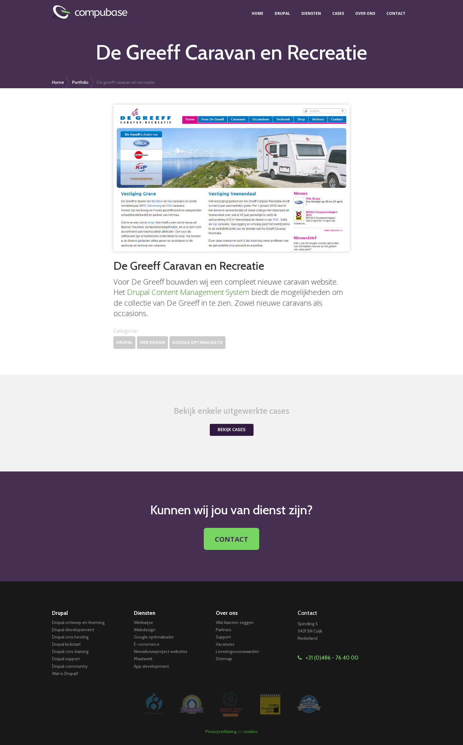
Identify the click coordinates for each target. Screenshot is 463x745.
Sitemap (224, 658)
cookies (250, 731)
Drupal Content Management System (188, 292)
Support (223, 637)
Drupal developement (73, 629)
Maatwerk (143, 658)
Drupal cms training (70, 651)
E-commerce (146, 644)
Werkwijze (143, 622)
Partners (224, 629)
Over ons (365, 13)
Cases (338, 13)
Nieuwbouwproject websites (160, 651)
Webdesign (144, 629)
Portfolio (80, 82)
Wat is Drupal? (65, 673)
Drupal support (66, 658)
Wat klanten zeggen (235, 622)
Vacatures (225, 644)
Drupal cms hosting (70, 637)
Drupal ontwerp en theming (78, 622)
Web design (152, 342)
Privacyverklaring (221, 731)
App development (151, 666)
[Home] (93, 12)
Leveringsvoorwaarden (237, 651)
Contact (395, 13)
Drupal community (70, 666)
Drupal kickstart (66, 644)
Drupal (282, 13)
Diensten (311, 13)
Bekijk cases (232, 429)
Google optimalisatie (197, 342)
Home (257, 13)
